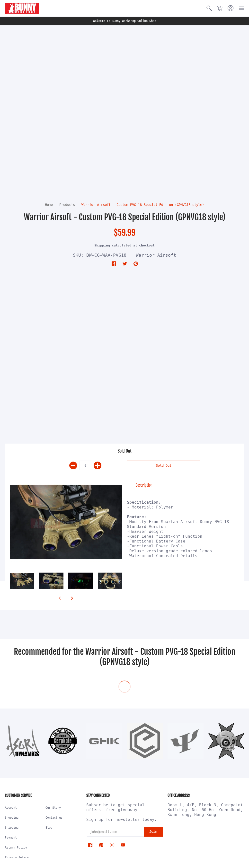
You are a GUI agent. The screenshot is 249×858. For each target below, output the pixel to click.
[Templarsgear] (226, 741)
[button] (209, 8)
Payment (11, 837)
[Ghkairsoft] (104, 741)
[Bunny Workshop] (22, 8)
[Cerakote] (63, 740)
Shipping (102, 245)
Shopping (11, 817)
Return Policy (16, 847)
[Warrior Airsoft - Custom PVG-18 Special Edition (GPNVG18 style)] (66, 522)
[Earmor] (145, 741)
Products (67, 205)
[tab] (144, 485)
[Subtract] (73, 465)
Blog (48, 827)
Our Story (53, 807)
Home (49, 205)
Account (11, 807)
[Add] (97, 465)
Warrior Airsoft (156, 255)
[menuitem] (209, 8)
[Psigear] (185, 741)
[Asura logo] (23, 741)
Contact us (53, 817)
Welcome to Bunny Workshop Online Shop (124, 21)
